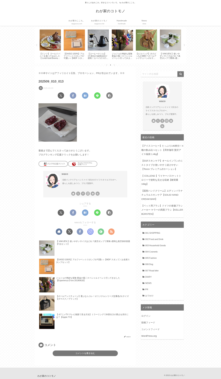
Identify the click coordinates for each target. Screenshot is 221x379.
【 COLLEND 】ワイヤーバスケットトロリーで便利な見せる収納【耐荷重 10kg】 (161, 180)
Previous (36, 45)
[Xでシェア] (61, 95)
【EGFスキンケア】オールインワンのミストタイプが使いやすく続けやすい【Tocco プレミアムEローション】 (162, 164)
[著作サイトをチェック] (73, 194)
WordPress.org (149, 336)
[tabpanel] (50, 45)
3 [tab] (114, 65)
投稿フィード (148, 322)
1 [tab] (106, 65)
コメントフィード (150, 329)
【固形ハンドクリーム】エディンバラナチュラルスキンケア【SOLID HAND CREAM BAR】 (162, 195)
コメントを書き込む (85, 353)
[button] (109, 95)
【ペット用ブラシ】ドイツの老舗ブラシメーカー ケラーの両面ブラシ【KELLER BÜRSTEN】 (162, 209)
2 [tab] (110, 65)
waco (65, 174)
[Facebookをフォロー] (83, 194)
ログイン (146, 316)
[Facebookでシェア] (73, 95)
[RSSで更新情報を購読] (98, 194)
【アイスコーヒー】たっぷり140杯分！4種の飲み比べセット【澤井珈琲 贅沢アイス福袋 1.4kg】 (162, 150)
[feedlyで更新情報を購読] (93, 194)
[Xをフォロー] (78, 194)
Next (184, 45)
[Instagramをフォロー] (88, 194)
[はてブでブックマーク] (85, 95)
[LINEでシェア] (97, 95)
